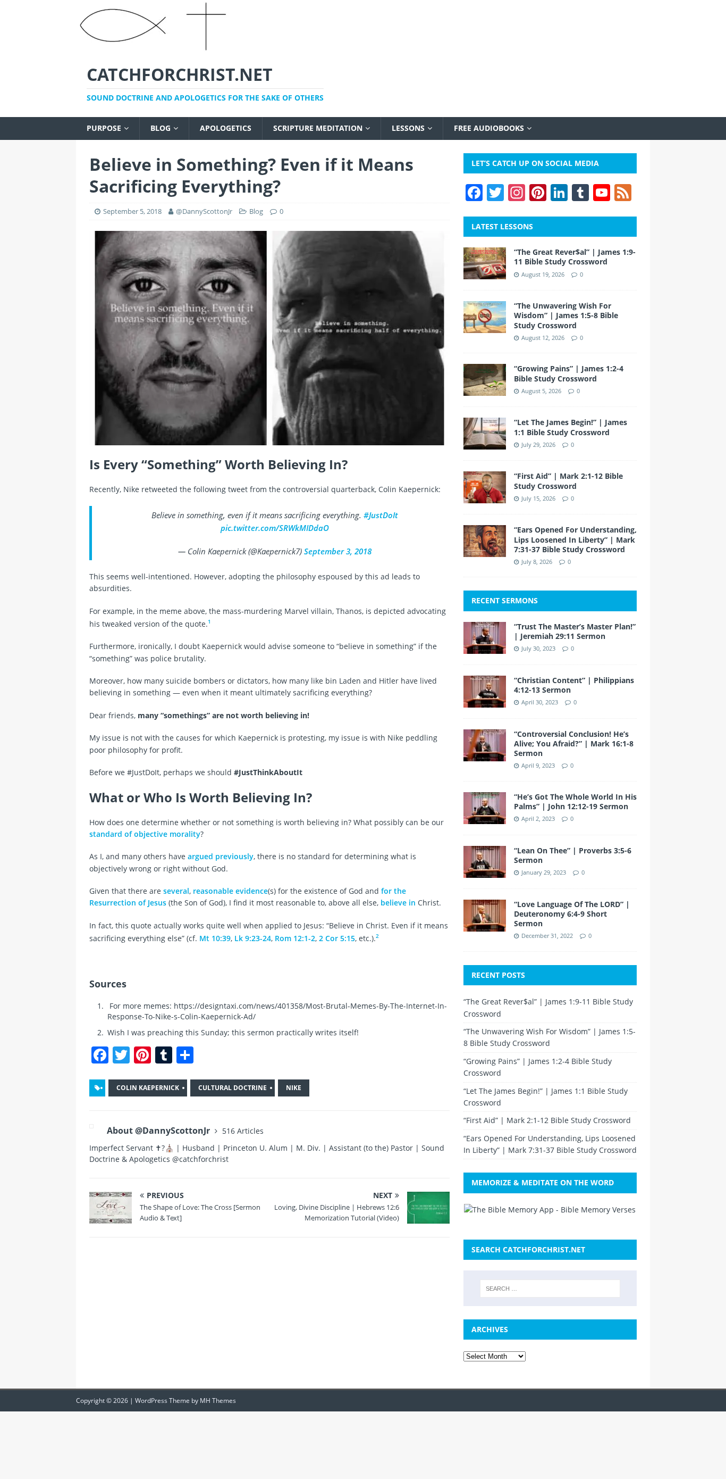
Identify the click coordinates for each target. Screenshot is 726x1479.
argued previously (221, 856)
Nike (293, 1087)
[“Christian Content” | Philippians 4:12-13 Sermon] (484, 701)
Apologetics (225, 128)
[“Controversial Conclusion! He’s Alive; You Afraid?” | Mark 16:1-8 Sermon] (484, 755)
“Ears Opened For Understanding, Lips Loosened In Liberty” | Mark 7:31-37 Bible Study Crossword (575, 539)
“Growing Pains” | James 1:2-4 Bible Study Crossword (568, 373)
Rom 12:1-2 (295, 938)
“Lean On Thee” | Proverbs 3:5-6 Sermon (572, 855)
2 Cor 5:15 (337, 938)
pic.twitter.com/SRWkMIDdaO (275, 527)
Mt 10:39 (215, 938)
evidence (251, 891)
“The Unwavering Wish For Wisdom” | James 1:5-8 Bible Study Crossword (566, 315)
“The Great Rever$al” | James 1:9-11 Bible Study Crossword (575, 257)
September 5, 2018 (132, 211)
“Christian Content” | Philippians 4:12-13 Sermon (574, 685)
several (176, 891)
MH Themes (218, 1400)
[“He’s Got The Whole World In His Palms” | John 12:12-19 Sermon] (484, 817)
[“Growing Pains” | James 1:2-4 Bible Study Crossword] (484, 390)
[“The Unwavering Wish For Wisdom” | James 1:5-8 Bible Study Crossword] (484, 327)
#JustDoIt (381, 515)
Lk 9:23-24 (252, 938)
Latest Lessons (502, 226)
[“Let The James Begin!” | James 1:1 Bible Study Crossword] (484, 443)
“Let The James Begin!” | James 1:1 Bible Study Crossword (570, 427)
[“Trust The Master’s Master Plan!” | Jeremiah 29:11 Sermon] (484, 647)
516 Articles (243, 1131)
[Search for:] (550, 1288)
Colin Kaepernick (147, 1087)
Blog (160, 128)
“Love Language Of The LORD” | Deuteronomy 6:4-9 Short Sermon (572, 913)
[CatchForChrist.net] (155, 46)
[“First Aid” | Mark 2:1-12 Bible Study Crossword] (484, 497)
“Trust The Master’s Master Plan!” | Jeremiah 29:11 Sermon (575, 631)
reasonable (213, 891)
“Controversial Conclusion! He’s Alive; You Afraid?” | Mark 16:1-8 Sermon (574, 743)
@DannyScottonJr (204, 211)
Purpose (104, 128)
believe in (398, 903)
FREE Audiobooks (489, 128)
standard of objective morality (144, 834)
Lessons (408, 128)
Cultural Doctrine (232, 1087)
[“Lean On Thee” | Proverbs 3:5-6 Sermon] (484, 871)
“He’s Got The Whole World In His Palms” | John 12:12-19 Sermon (575, 801)
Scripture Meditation (317, 128)
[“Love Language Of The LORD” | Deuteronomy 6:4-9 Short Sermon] (484, 925)
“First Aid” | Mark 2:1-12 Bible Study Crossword (568, 481)
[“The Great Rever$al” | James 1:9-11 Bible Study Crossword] (484, 273)
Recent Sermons (504, 600)
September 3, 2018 (338, 551)
